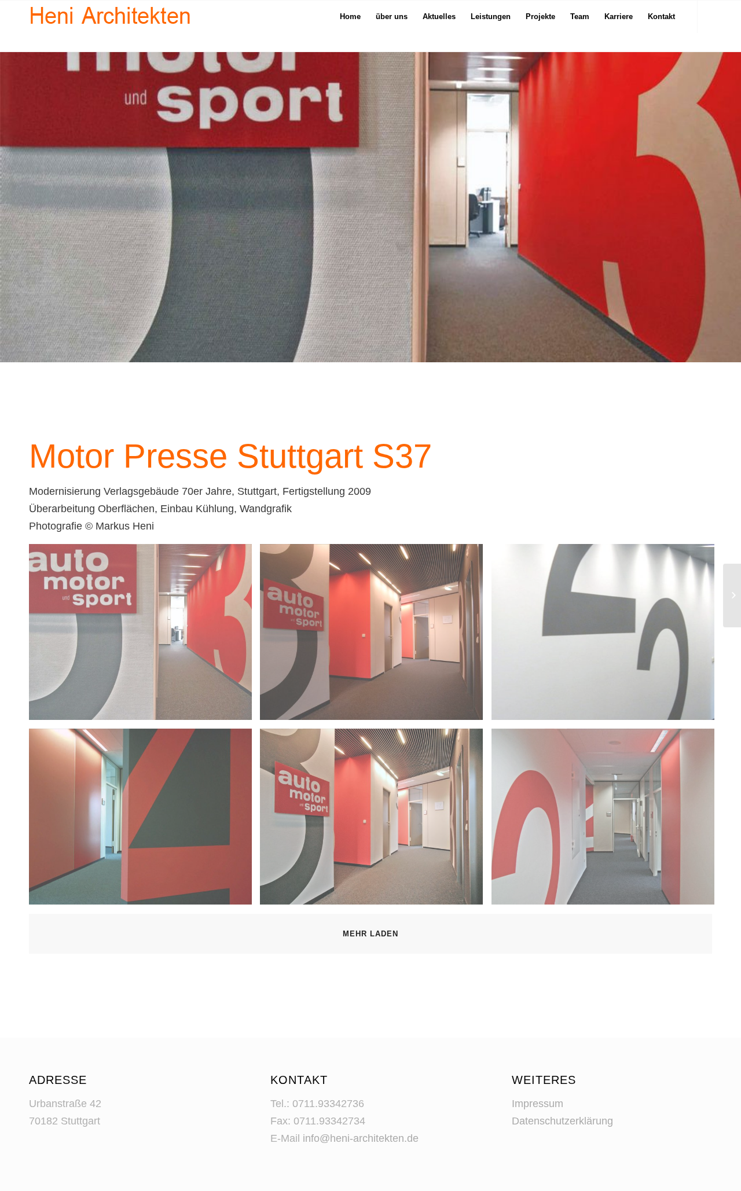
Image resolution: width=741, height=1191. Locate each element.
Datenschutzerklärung (562, 1121)
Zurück (26, 206)
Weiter (715, 206)
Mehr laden (370, 933)
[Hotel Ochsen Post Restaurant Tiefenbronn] (732, 595)
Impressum (537, 1103)
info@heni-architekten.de (361, 1138)
